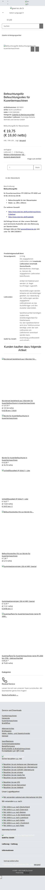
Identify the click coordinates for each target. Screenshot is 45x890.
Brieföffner (6, 723)
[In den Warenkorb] (5, 43)
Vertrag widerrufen (11, 861)
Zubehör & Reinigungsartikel (23, 115)
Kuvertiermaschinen (10, 720)
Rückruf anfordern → (10, 695)
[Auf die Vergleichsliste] (32, 49)
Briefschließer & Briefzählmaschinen (16, 748)
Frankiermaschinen (9, 716)
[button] (1, 20)
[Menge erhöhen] (35, 172)
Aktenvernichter (8, 728)
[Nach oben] (1, 877)
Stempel (5, 736)
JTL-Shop (26, 873)
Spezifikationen (8, 741)
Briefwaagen (7, 731)
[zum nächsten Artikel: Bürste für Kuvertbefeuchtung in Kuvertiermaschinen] (23, 35)
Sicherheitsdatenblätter (11, 744)
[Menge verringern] (5, 167)
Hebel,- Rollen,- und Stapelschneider (16, 733)
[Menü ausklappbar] (5, 8)
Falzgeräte (6, 718)
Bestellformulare (8, 746)
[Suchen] (41, 26)
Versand (22, 140)
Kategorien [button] (6, 672)
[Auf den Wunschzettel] (37, 49)
